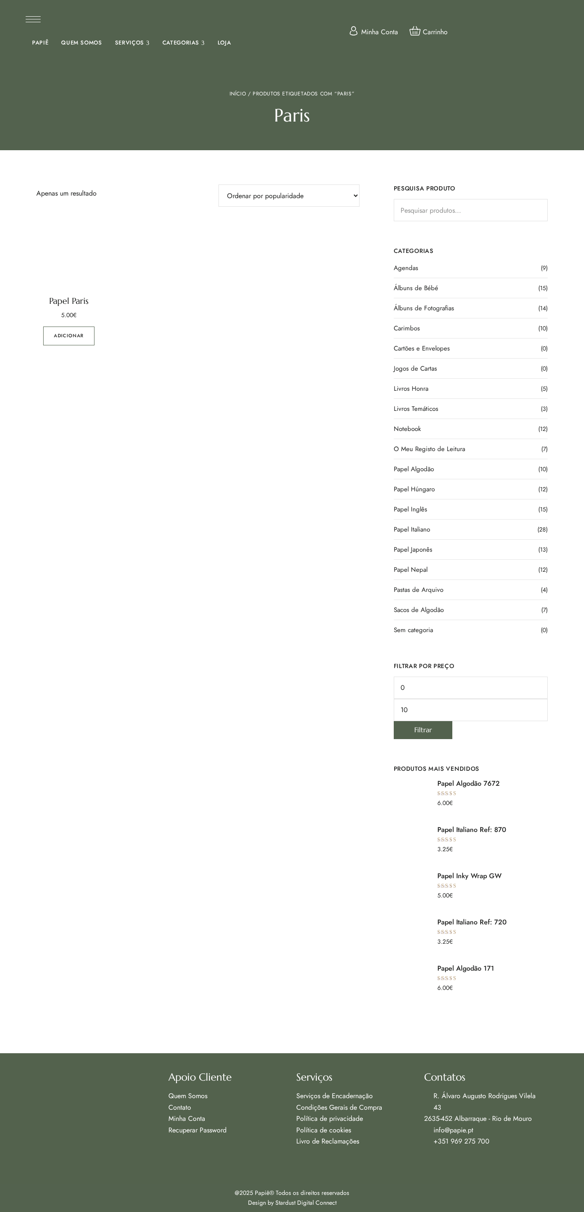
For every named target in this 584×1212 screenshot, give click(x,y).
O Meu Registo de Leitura (429, 449)
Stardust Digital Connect (305, 1202)
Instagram (444, 1162)
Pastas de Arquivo (418, 589)
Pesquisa (539, 207)
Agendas (406, 268)
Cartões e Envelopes (422, 348)
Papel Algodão (414, 469)
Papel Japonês (413, 549)
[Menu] (33, 19)
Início (238, 94)
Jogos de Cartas (415, 368)
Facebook (427, 1162)
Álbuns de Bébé (416, 288)
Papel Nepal (411, 569)
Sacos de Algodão (419, 610)
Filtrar (423, 729)
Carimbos (407, 328)
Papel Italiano (412, 529)
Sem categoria (413, 630)
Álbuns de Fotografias (424, 308)
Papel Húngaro (414, 489)
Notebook (407, 429)
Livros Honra (411, 388)
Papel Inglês (410, 509)
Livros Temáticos (416, 408)
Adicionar (69, 335)
